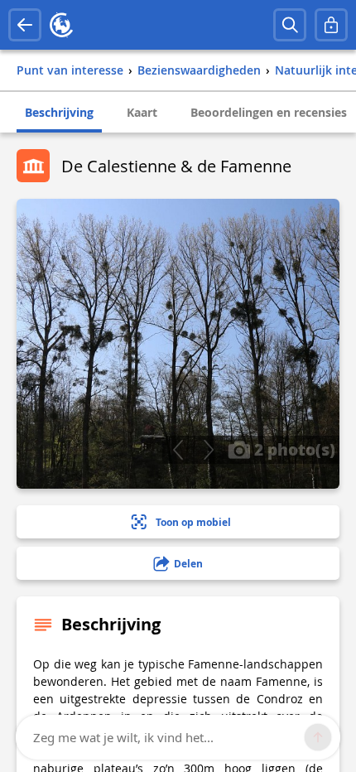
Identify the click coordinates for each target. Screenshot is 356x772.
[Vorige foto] (177, 449)
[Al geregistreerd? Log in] (331, 24)
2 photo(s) (292, 449)
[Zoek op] (289, 24)
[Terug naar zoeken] (24, 24)
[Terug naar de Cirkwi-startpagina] (61, 25)
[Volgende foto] (208, 449)
